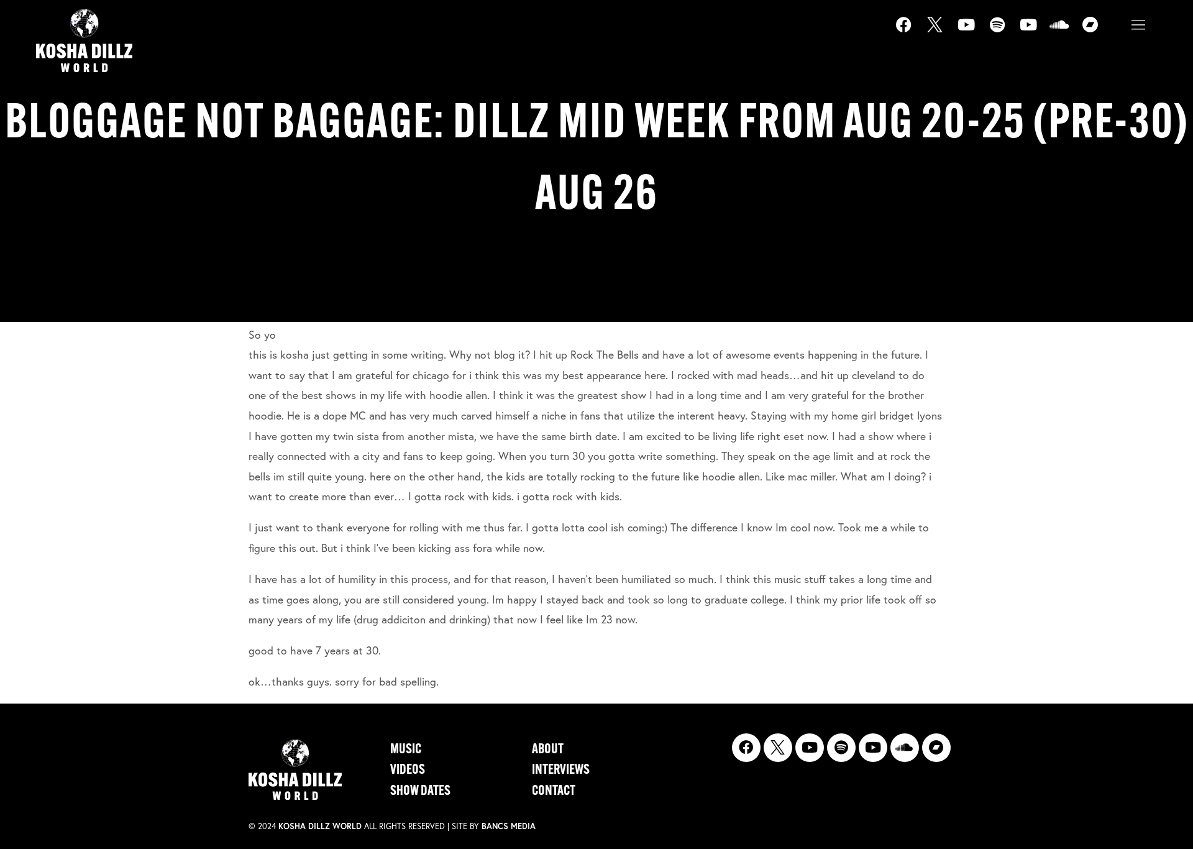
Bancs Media (509, 826)
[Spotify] (1004, 32)
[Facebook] (911, 32)
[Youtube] (973, 32)
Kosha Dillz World (320, 826)
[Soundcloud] (1066, 32)
